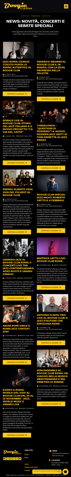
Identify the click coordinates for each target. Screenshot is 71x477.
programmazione (21, 76)
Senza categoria (25, 278)
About (27, 464)
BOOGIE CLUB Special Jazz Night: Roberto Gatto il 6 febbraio (51, 197)
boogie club (9, 76)
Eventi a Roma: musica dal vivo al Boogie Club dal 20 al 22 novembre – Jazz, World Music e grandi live (18, 397)
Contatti (27, 470)
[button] (66, 6)
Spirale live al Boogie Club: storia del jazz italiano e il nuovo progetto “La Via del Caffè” (18, 126)
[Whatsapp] (13, 458)
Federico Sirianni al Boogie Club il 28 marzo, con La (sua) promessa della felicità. (51, 67)
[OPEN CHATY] (65, 472)
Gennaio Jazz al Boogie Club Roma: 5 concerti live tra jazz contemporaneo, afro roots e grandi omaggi (18, 266)
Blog (26, 461)
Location (55, 460)
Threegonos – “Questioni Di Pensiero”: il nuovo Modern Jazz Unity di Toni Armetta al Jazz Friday (52, 132)
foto (30, 136)
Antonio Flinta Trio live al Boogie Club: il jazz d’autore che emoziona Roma (52, 319)
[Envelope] (20, 458)
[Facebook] (4, 458)
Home (27, 454)
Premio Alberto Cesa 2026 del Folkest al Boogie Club (18, 192)
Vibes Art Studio (58, 475)
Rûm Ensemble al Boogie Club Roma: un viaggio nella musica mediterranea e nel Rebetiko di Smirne (52, 376)
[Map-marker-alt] (10, 458)
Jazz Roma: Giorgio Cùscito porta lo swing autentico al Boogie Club (17, 66)
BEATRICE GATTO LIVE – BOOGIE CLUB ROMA (52, 259)
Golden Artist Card (31, 467)
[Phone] (16, 458)
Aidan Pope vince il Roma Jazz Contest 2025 (16, 328)
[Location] (49, 460)
